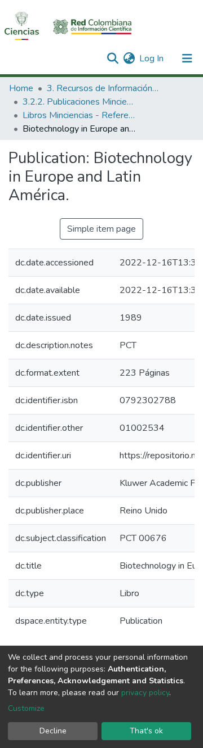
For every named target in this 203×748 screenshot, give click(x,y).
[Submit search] (112, 58)
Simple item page (101, 229)
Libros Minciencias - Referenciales (79, 115)
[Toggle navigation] (187, 58)
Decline (53, 731)
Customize (26, 708)
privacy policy (145, 692)
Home (21, 88)
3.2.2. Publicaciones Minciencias (79, 102)
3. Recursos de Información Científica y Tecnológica (103, 88)
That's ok (146, 731)
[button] (129, 58)
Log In (152, 58)
